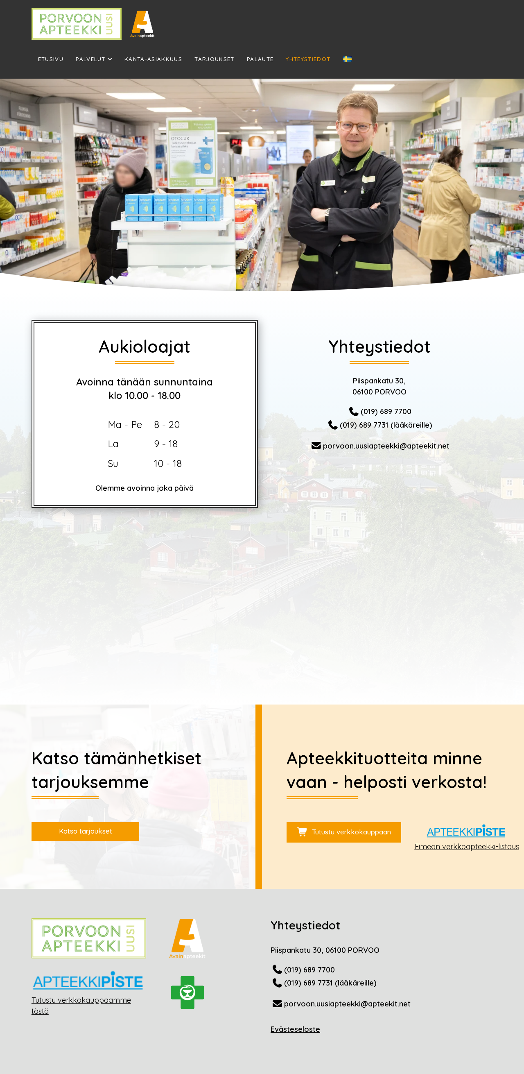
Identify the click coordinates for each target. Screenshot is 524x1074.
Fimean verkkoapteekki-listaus (467, 846)
